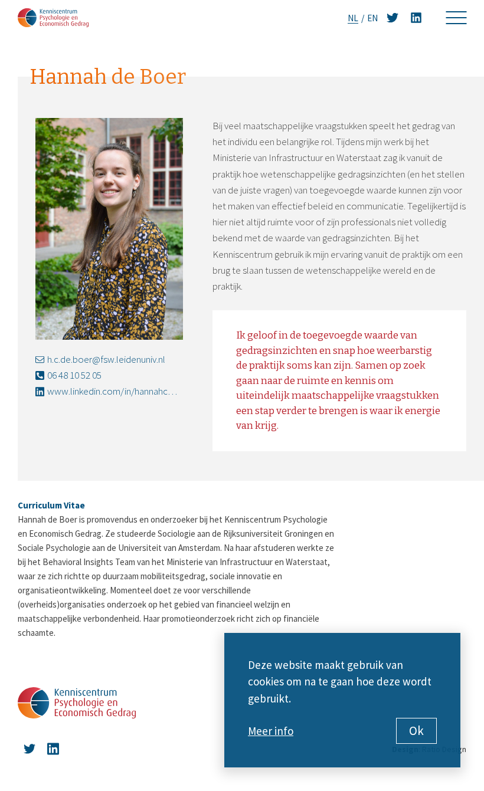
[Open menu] (456, 17)
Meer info (270, 731)
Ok (416, 731)
